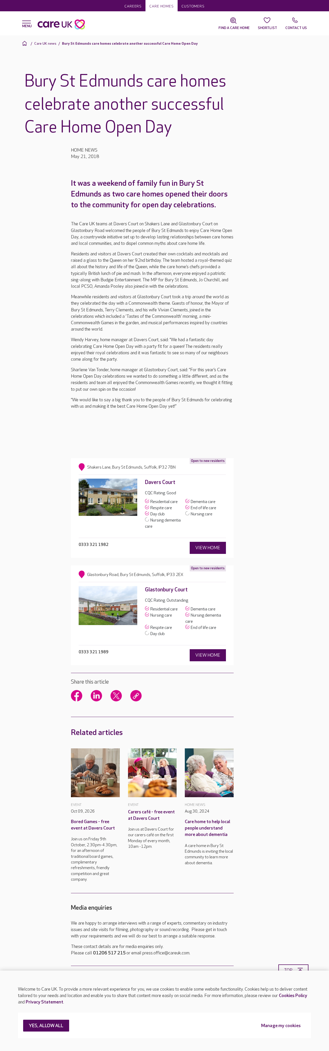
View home (207, 548)
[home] (25, 43)
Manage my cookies (281, 1026)
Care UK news (45, 43)
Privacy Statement (44, 1002)
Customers (193, 6)
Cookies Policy (293, 995)
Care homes (161, 6)
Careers (133, 6)
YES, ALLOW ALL (46, 1026)
